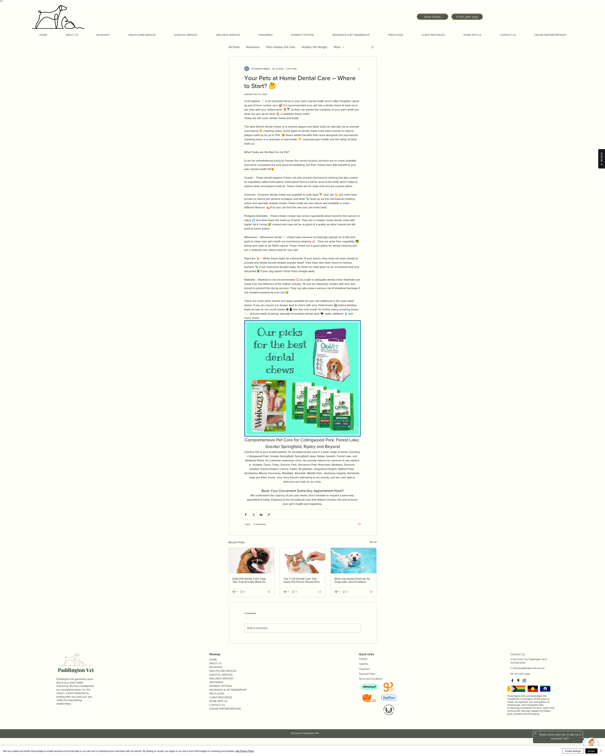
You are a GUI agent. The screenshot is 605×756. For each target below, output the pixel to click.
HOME (213, 659)
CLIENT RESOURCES (220, 697)
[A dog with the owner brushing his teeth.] (251, 560)
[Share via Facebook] (245, 514)
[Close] (601, 750)
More (337, 47)
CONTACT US (217, 704)
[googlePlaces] (518, 680)
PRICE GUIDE (216, 693)
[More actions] (359, 69)
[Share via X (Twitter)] (253, 514)
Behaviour (253, 47)
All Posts (234, 47)
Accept (591, 751)
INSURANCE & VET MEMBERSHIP (227, 689)
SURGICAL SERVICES (221, 674)
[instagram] (524, 680)
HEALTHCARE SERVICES (222, 670)
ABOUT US (215, 663)
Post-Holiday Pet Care (280, 47)
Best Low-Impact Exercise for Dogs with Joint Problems (352, 580)
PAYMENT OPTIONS (220, 686)
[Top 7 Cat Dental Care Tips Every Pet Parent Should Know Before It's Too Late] (302, 560)
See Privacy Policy (245, 751)
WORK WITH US (218, 701)
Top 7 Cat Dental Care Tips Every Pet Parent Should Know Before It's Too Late (302, 580)
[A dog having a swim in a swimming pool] (353, 560)
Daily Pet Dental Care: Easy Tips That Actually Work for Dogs (249, 580)
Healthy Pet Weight (314, 47)
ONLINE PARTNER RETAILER (225, 708)
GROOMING (216, 682)
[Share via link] (268, 514)
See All (373, 542)
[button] (71, 35)
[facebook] (512, 680)
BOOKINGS (215, 667)
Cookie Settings (573, 751)
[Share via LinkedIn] (261, 514)
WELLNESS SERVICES (221, 678)
